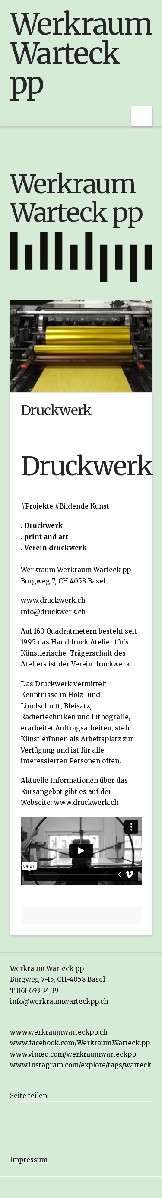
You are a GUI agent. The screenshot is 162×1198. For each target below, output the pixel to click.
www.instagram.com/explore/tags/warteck (80, 1065)
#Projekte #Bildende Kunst (65, 506)
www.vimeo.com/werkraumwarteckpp (73, 1054)
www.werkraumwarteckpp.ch (58, 1032)
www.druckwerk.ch (53, 600)
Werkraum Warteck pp (81, 54)
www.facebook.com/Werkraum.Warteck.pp (80, 1043)
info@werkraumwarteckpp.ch (59, 1001)
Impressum (29, 1160)
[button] (141, 116)
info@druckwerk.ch (53, 612)
